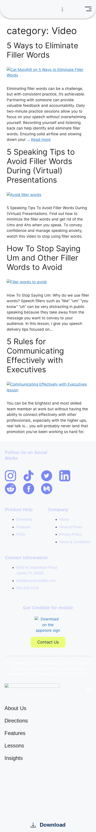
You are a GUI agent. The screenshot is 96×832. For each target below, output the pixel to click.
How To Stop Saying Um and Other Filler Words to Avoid (43, 258)
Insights (13, 758)
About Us (15, 708)
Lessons (14, 746)
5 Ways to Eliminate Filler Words (42, 50)
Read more (41, 139)
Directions (16, 721)
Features (14, 733)
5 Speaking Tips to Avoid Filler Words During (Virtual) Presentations (41, 165)
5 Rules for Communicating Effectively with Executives (35, 355)
